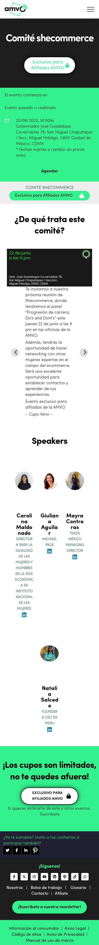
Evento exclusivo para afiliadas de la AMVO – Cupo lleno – (48, 351)
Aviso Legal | (77, 928)
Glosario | (81, 888)
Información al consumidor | (36, 928)
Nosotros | (18, 888)
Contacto (39, 893)
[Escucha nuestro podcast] (64, 876)
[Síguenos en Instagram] (34, 876)
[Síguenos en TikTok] (75, 876)
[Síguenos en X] (24, 876)
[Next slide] (84, 352)
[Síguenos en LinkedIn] (54, 876)
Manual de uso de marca (49, 941)
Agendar (49, 171)
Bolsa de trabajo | (50, 888)
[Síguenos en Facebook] (14, 876)
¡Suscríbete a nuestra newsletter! (49, 907)
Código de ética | (29, 934)
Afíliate (61, 893)
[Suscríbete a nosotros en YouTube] (44, 876)
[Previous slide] (15, 352)
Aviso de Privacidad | (67, 934)
